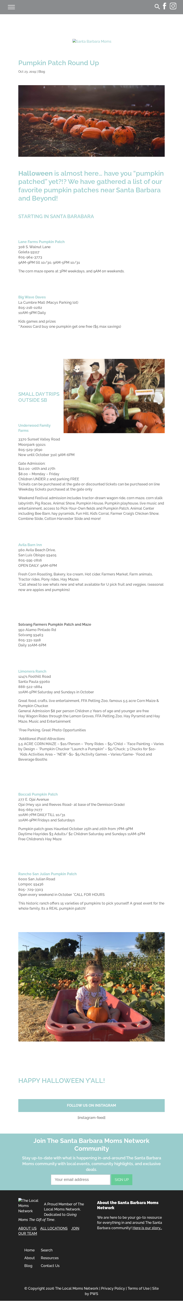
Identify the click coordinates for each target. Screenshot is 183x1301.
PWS (94, 1294)
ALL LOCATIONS (54, 1228)
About (29, 1258)
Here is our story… (147, 1228)
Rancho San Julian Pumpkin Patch (47, 874)
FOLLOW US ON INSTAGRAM (91, 1105)
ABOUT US (27, 1228)
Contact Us (50, 1266)
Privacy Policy (113, 1288)
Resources (50, 1258)
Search (46, 1250)
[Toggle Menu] (11, 7)
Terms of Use (139, 1288)
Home (29, 1250)
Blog (41, 71)
